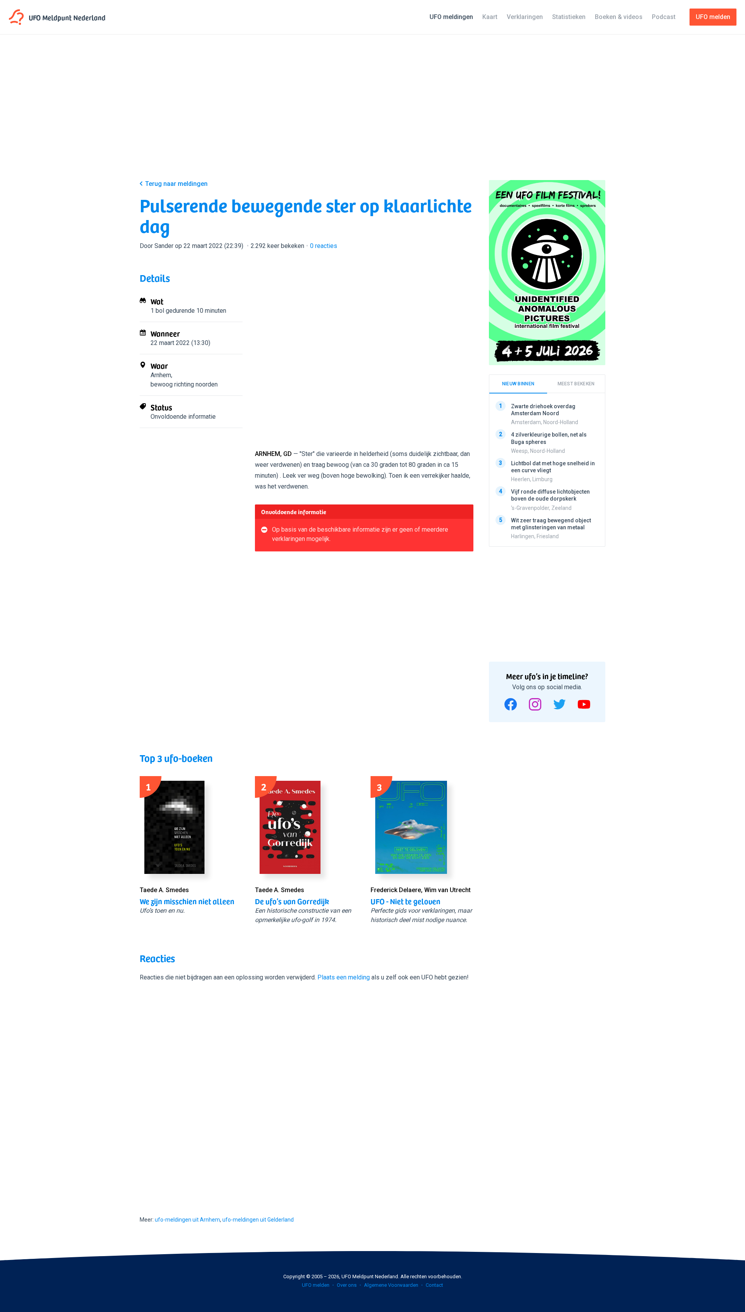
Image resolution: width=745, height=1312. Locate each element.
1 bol (157, 310)
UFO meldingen (451, 17)
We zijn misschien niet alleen (187, 901)
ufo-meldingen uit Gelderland (258, 1220)
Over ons (347, 1285)
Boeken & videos (619, 17)
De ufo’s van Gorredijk (292, 901)
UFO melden (315, 1285)
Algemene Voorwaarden (391, 1285)
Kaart (489, 17)
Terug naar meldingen (176, 183)
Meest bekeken (576, 383)
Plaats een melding (343, 977)
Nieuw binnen (518, 383)
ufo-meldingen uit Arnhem (187, 1220)
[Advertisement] (372, 113)
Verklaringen (525, 17)
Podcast (664, 17)
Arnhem (161, 375)
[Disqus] (306, 1092)
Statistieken (569, 17)
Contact (434, 1285)
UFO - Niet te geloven (405, 901)
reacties (323, 246)
